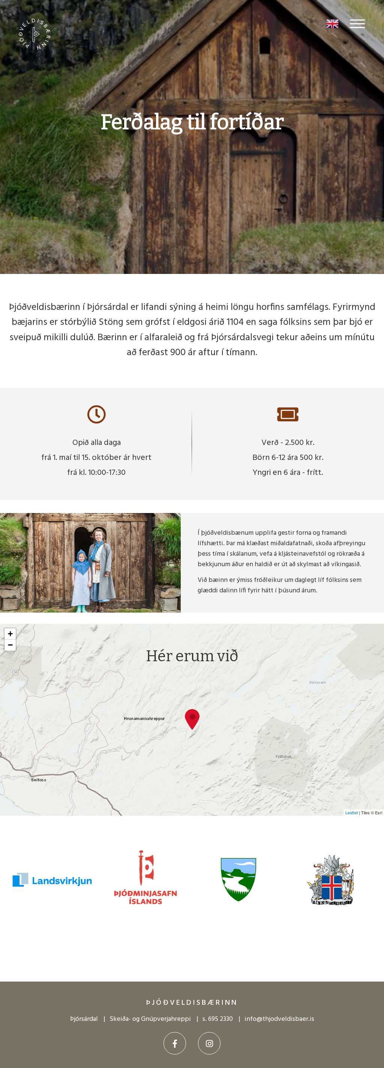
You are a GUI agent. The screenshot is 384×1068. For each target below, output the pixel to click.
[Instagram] (209, 1043)
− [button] (10, 645)
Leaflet (351, 812)
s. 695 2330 (217, 1019)
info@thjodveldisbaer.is (279, 1019)
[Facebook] (175, 1043)
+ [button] (10, 633)
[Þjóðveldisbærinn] (38, 28)
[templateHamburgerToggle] (358, 23)
